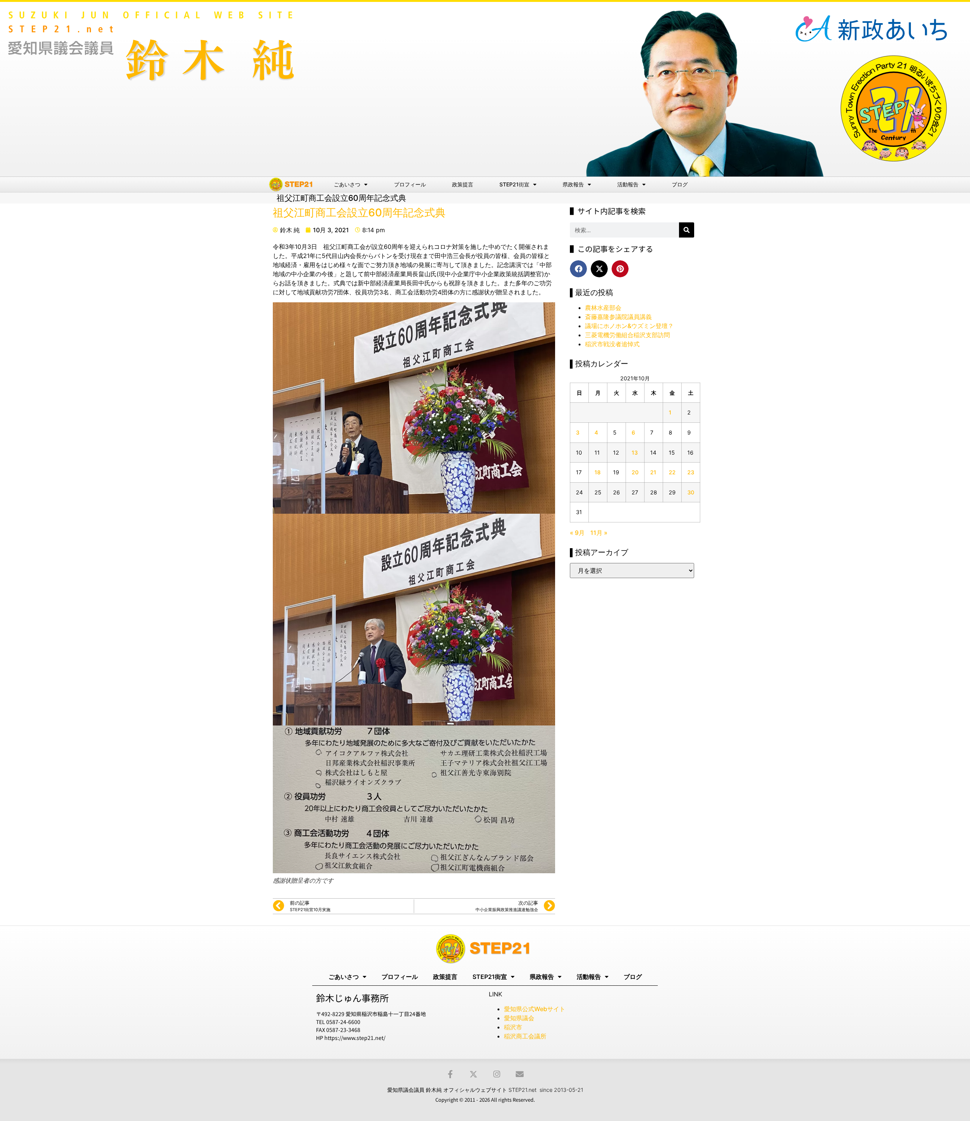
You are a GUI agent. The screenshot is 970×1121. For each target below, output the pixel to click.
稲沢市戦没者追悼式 (612, 344)
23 (690, 472)
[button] (578, 268)
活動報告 (627, 184)
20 (635, 472)
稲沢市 (513, 1027)
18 (598, 472)
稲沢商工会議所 (525, 1036)
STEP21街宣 (514, 184)
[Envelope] (520, 1074)
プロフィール (410, 184)
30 (690, 492)
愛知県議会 (519, 1018)
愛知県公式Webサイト (534, 1009)
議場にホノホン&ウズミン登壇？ (629, 326)
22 (672, 472)
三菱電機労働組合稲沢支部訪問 (627, 335)
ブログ (680, 184)
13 (635, 452)
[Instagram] (497, 1074)
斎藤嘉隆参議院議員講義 (618, 317)
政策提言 (462, 184)
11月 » (598, 532)
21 (653, 472)
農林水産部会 (603, 307)
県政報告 (573, 184)
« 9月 (577, 532)
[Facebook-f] (450, 1074)
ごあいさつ (347, 184)
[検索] (686, 230)
